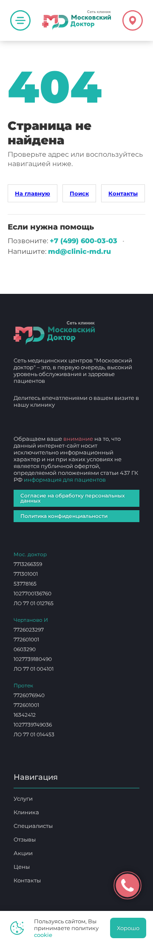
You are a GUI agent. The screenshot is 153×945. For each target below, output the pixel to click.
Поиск (79, 193)
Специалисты (33, 825)
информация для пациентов (65, 479)
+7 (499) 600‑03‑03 (83, 241)
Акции (23, 853)
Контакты (123, 193)
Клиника (26, 812)
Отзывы (25, 839)
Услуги (23, 798)
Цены (22, 866)
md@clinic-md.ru (79, 251)
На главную (32, 193)
